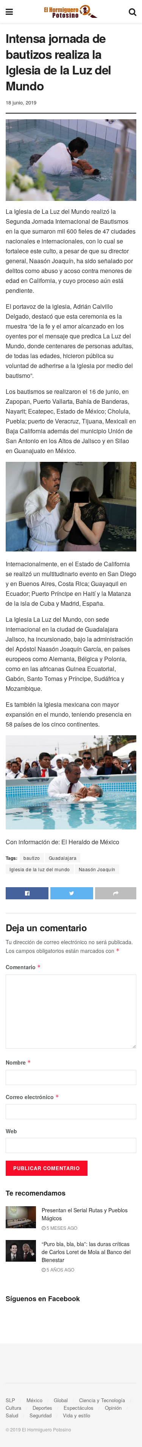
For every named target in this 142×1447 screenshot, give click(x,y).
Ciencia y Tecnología (102, 1400)
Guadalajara (63, 858)
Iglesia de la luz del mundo (39, 869)
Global (61, 1400)
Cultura (13, 1407)
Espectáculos (79, 1407)
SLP (10, 1400)
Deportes (42, 1407)
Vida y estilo (76, 1415)
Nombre (18, 1062)
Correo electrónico (32, 1097)
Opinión (113, 1407)
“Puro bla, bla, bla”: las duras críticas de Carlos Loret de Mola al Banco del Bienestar (86, 1252)
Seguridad (40, 1415)
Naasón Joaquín (97, 869)
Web (11, 1131)
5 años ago (59, 1269)
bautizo (31, 858)
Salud (12, 1415)
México (34, 1400)
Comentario (23, 967)
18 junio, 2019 (21, 102)
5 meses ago (61, 1227)
